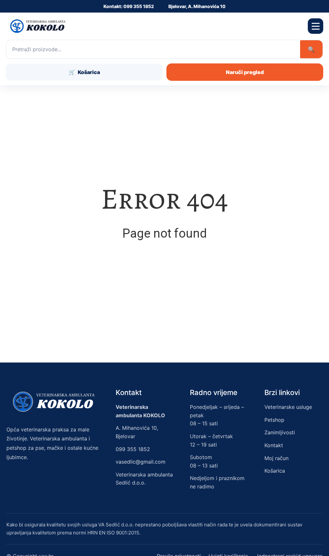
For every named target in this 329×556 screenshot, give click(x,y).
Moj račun (276, 458)
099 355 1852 (133, 449)
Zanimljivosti (279, 432)
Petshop (274, 420)
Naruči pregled (245, 72)
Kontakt (273, 445)
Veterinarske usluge (288, 407)
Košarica (274, 470)
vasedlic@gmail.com (140, 461)
